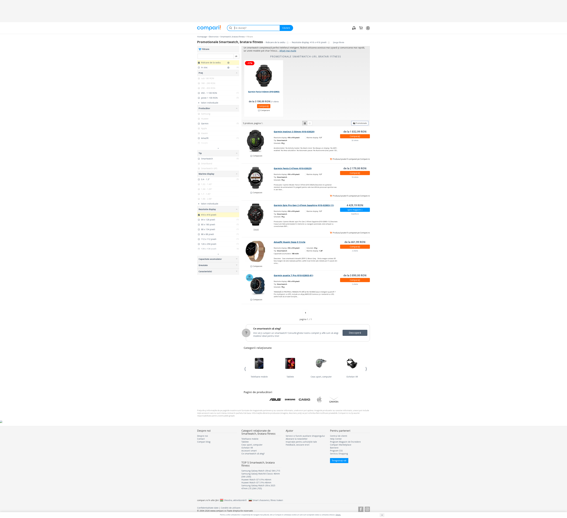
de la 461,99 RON (354, 242)
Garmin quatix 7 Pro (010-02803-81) (293, 275)
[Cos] (360, 28)
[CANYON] (334, 400)
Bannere (334, 447)
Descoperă (355, 332)
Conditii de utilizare (230, 507)
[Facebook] (360, 508)
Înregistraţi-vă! (339, 460)
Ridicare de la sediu (276, 42)
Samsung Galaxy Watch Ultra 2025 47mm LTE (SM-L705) (258, 487)
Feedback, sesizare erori (297, 444)
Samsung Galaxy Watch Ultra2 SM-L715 (260, 470)
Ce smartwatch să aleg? (267, 328)
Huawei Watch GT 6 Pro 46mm (256, 479)
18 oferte (355, 177)
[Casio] (305, 400)
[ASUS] (275, 400)
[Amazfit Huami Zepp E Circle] (258, 251)
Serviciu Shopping (339, 453)
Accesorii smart (249, 450)
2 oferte (355, 251)
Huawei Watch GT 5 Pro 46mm (256, 482)
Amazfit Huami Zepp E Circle (289, 242)
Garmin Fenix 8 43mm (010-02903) (263, 91)
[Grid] (309, 123)
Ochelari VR (352, 376)
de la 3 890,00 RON (354, 275)
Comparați (264, 106)
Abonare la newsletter (297, 438)
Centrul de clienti (338, 435)
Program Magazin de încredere (345, 441)
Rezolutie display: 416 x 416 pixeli (309, 42)
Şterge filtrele (338, 42)
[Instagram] (367, 508)
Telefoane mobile (259, 376)
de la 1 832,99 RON (354, 131)
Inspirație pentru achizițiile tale (301, 441)
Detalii (256, 229)
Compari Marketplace (340, 444)
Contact (201, 438)
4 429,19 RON (355, 205)
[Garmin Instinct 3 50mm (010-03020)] (258, 141)
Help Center (336, 438)
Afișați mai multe (288, 50)
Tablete (290, 376)
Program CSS (336, 450)
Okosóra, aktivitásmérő (235, 500)
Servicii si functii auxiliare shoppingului (305, 435)
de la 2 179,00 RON (354, 168)
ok (236, 56)
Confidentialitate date (208, 507)
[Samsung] (290, 400)
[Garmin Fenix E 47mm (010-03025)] (258, 178)
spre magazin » (354, 209)
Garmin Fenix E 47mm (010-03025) (293, 168)
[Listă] (304, 123)
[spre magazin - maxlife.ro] (258, 215)
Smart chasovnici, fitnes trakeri (268, 500)
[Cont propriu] (368, 28)
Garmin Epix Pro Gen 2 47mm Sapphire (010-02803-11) (304, 205)
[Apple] (319, 400)
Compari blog (203, 441)
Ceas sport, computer (321, 376)
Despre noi (202, 435)
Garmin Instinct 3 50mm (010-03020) (294, 131)
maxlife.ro (355, 214)
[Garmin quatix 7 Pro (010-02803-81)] (258, 285)
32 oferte (355, 140)
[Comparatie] (354, 28)
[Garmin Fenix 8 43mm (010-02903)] (264, 76)
